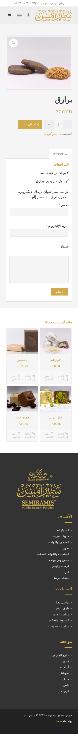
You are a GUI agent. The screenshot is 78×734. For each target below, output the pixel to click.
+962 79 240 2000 (26, 3)
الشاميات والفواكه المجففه (53, 554)
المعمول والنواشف (58, 542)
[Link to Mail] (9, 728)
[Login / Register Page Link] (27, 15)
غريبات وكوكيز (60, 566)
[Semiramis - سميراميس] (45, 15)
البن (66, 572)
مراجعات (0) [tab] (60, 153)
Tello (59, 721)
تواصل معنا (62, 602)
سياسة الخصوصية (58, 626)
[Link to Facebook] (22, 728)
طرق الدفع (62, 608)
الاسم (63, 205)
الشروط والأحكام (59, 620)
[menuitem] (27, 15)
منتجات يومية (61, 577)
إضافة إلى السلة (30, 124)
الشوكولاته (51, 134)
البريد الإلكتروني (57, 226)
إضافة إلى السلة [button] (63, 378)
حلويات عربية (61, 536)
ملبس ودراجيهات (59, 560)
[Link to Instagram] (15, 728)
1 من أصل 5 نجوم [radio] (67, 252)
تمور (66, 548)
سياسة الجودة (60, 614)
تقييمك (63, 246)
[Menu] (20, 15)
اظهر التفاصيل (48, 378)
